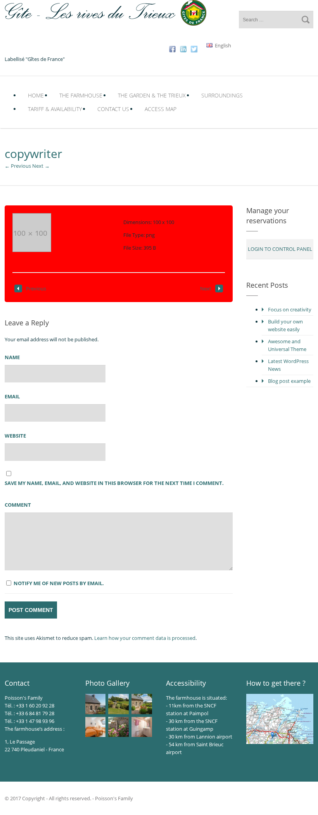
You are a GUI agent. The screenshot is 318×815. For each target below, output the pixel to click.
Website (15, 435)
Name (12, 357)
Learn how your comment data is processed (144, 637)
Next (205, 288)
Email (12, 396)
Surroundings (222, 95)
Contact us (113, 109)
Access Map (160, 109)
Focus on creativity (289, 309)
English (222, 45)
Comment (18, 504)
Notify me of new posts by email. (59, 583)
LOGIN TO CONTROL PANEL (280, 248)
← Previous (18, 165)
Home (36, 95)
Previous (36, 288)
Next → (41, 165)
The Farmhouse (80, 95)
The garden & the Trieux (152, 95)
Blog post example (289, 380)
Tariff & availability (55, 109)
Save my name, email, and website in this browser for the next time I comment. (114, 483)
